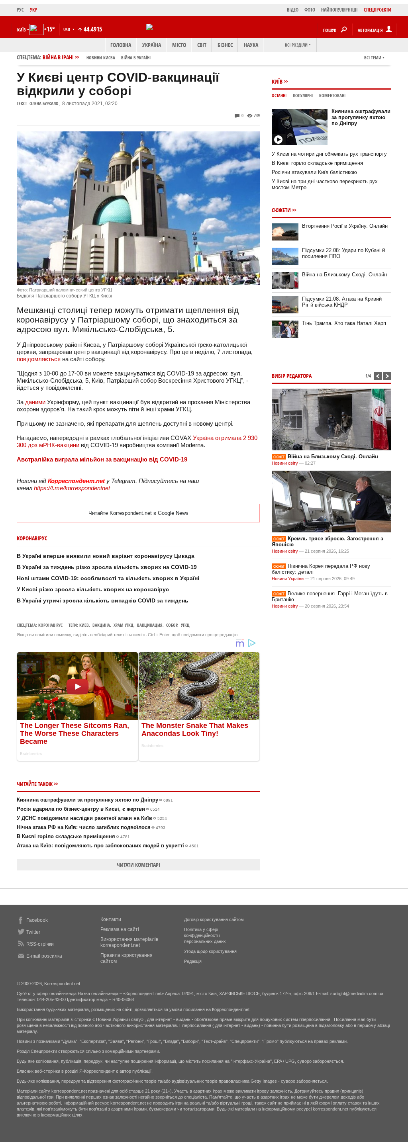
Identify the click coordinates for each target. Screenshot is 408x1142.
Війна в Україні (136, 58)
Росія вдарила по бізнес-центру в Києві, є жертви (88, 809)
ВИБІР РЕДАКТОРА (292, 375)
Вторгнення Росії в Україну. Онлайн (345, 226)
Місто (179, 45)
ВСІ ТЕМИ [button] (372, 58)
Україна (151, 45)
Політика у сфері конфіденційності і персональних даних (205, 935)
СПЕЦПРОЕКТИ (377, 9)
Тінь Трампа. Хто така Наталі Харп (344, 323)
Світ (201, 45)
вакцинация (150, 625)
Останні (279, 95)
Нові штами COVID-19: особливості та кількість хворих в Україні (108, 578)
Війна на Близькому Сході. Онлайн (344, 275)
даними (35, 402)
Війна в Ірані (97, 57)
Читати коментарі (138, 864)
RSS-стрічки (40, 944)
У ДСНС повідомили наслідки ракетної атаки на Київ (92, 818)
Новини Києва (100, 58)
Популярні (303, 95)
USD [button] (67, 29)
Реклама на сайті (119, 929)
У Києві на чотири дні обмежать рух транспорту (329, 154)
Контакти (110, 919)
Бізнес (225, 45)
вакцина (101, 625)
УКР (33, 9)
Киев (84, 625)
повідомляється (39, 359)
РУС (20, 9)
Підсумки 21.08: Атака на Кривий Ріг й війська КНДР (342, 302)
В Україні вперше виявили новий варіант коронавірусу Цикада (105, 556)
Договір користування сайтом (214, 919)
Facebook (37, 920)
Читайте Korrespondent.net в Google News (138, 513)
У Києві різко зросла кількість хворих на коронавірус (93, 589)
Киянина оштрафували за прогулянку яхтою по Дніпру (95, 800)
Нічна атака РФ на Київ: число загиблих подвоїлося (91, 827)
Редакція (193, 961)
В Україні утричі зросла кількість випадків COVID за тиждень (102, 600)
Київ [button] (21, 30)
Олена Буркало (44, 103)
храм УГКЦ (123, 625)
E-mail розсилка (44, 956)
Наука (251, 45)
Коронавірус (50, 625)
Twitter (33, 932)
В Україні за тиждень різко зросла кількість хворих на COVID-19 (107, 567)
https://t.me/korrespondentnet (72, 488)
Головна (120, 45)
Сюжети (281, 210)
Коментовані (332, 95)
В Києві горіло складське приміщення (73, 836)
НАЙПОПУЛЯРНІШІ (339, 9)
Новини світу (285, 463)
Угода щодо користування (210, 951)
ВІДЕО (292, 9)
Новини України (288, 578)
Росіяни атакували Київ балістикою (314, 172)
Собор (171, 625)
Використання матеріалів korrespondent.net (129, 942)
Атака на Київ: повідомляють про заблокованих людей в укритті (108, 846)
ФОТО (309, 9)
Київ (277, 81)
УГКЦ (185, 625)
